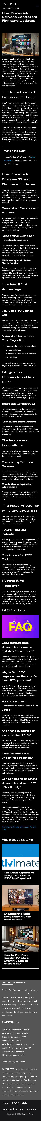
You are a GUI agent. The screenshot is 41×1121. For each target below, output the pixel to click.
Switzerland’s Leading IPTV (14, 1037)
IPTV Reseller (9, 1109)
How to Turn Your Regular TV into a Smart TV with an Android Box (16, 959)
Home (5, 1103)
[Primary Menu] (37, 6)
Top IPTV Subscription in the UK (16, 1029)
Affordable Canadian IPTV (13, 1055)
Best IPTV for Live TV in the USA (16, 1048)
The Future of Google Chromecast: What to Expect (19, 828)
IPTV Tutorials (19, 1103)
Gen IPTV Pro (11, 4)
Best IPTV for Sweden (12, 1040)
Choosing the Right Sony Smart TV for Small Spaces (17, 917)
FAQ (22, 1109)
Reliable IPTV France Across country (18, 1044)
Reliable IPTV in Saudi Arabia (15, 1033)
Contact (31, 1109)
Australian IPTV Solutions (13, 1051)
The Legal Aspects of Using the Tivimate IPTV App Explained (19, 875)
